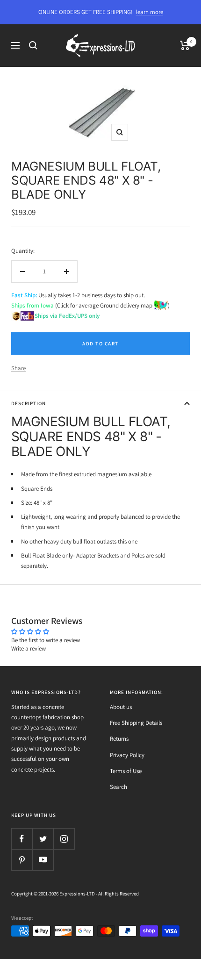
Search (118, 787)
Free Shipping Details (136, 723)
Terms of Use (126, 771)
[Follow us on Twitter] (42, 838)
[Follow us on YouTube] (42, 859)
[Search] (33, 45)
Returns (119, 739)
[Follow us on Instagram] (63, 838)
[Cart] (185, 45)
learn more (149, 12)
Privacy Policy (127, 755)
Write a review (28, 648)
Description (28, 403)
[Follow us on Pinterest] (21, 859)
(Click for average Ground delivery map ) (112, 305)
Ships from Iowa (32, 305)
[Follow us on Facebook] (21, 838)
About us (121, 707)
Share (18, 368)
